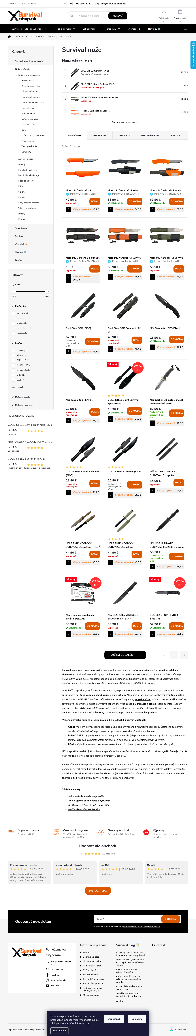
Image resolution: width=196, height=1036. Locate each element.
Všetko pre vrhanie (27, 208)
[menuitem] (29, 29)
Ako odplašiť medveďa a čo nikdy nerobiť (129, 988)
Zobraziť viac (98, 890)
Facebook (55, 974)
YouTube (55, 985)
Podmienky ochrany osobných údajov (92, 989)
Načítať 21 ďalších (122, 655)
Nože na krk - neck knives (33, 135)
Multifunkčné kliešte (27, 170)
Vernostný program (92, 965)
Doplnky (19, 236)
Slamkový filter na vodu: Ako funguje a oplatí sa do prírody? (130, 954)
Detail (95, 201)
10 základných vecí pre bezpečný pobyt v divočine (128, 995)
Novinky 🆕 (20, 252)
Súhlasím (137, 1019)
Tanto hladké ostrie (30, 97)
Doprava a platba (28, 3)
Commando (23, 370)
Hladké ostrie (27, 80)
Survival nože (28, 113)
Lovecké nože (27, 124)
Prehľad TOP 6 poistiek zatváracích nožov (127, 971)
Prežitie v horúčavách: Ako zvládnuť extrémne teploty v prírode (129, 979)
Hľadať (118, 15)
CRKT (20, 375)
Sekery (21, 191)
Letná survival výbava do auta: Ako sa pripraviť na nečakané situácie (130, 962)
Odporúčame (74, 135)
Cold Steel (23, 365)
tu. (88, 1023)
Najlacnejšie (99, 135)
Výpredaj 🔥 (21, 244)
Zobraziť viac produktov (123, 122)
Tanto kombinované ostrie (33, 102)
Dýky (23, 130)
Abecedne (175, 135)
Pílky (20, 186)
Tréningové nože (29, 146)
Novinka (21, 323)
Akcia (20, 318)
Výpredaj (22, 333)
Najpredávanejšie (150, 135)
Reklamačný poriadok (93, 983)
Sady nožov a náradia (28, 202)
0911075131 (57, 969)
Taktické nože (27, 108)
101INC (21, 350)
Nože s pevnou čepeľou (29, 75)
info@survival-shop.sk (61, 963)
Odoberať (171, 919)
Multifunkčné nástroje (28, 175)
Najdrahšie (125, 135)
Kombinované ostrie (30, 86)
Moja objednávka (91, 995)
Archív (119, 1001)
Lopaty (21, 197)
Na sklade (23, 313)
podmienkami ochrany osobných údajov (141, 926)
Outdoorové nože (29, 118)
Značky (18, 260)
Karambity (26, 151)
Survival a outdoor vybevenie (29, 61)
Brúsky (21, 213)
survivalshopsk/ (58, 980)
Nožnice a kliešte (26, 180)
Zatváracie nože (25, 158)
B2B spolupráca (90, 970)
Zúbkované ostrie (29, 91)
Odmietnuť (114, 1019)
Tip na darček (24, 328)
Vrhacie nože (27, 141)
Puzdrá (21, 219)
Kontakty (12, 3)
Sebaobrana (21, 228)
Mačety (21, 164)
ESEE (20, 380)
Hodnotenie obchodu (98, 846)
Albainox (22, 355)
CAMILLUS (22, 360)
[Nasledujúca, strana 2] (174, 655)
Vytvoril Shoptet (181, 1029)
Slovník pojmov (90, 974)
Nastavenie (59, 1030)
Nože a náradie (22, 69)
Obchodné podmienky (93, 979)
